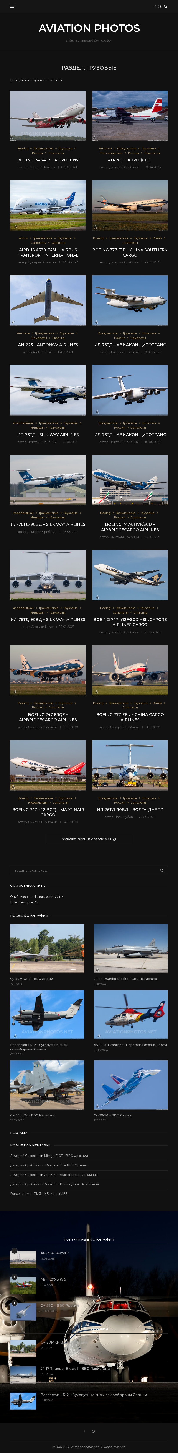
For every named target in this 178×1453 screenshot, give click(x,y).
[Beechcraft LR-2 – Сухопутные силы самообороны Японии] (47, 1014)
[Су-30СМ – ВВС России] (131, 1085)
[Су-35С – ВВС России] (23, 1312)
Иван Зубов (123, 817)
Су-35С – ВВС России (60, 1306)
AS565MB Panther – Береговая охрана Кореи (130, 1045)
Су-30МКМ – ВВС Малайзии (32, 1115)
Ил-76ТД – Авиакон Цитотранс (130, 345)
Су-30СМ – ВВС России (113, 1115)
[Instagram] (159, 6)
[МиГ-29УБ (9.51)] (23, 1285)
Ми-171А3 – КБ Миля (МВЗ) (47, 1194)
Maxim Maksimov (41, 167)
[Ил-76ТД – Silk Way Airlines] (48, 390)
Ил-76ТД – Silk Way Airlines (48, 434)
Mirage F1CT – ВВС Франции (66, 1156)
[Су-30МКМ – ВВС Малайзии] (47, 1085)
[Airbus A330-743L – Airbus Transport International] (48, 205)
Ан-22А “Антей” (55, 1253)
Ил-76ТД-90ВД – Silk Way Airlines (48, 524)
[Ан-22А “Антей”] (23, 1259)
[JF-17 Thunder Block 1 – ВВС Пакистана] (131, 948)
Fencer (15, 1194)
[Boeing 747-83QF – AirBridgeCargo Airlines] (48, 670)
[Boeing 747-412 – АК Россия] (48, 116)
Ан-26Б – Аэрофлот (130, 160)
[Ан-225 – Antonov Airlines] (48, 300)
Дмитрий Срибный (123, 167)
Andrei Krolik (42, 352)
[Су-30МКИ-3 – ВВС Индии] (47, 948)
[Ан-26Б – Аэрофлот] (130, 116)
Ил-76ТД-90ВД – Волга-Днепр (130, 809)
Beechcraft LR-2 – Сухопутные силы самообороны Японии (39, 1047)
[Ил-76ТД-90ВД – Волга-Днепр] (130, 765)
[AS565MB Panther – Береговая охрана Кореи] (131, 1014)
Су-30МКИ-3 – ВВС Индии (31, 979)
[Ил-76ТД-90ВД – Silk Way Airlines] (48, 480)
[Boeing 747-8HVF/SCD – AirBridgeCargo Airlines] (130, 480)
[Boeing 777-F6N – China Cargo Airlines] (130, 670)
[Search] (165, 6)
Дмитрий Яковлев (42, 262)
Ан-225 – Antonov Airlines (48, 345)
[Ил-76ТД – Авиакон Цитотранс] (130, 300)
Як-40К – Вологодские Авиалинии (71, 1175)
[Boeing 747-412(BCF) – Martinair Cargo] (48, 765)
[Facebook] (155, 6)
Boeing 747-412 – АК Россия (48, 160)
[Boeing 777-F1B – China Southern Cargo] (130, 205)
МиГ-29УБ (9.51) (54, 1279)
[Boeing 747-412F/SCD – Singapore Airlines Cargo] (130, 575)
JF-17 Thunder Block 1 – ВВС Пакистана (125, 979)
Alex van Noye (42, 627)
